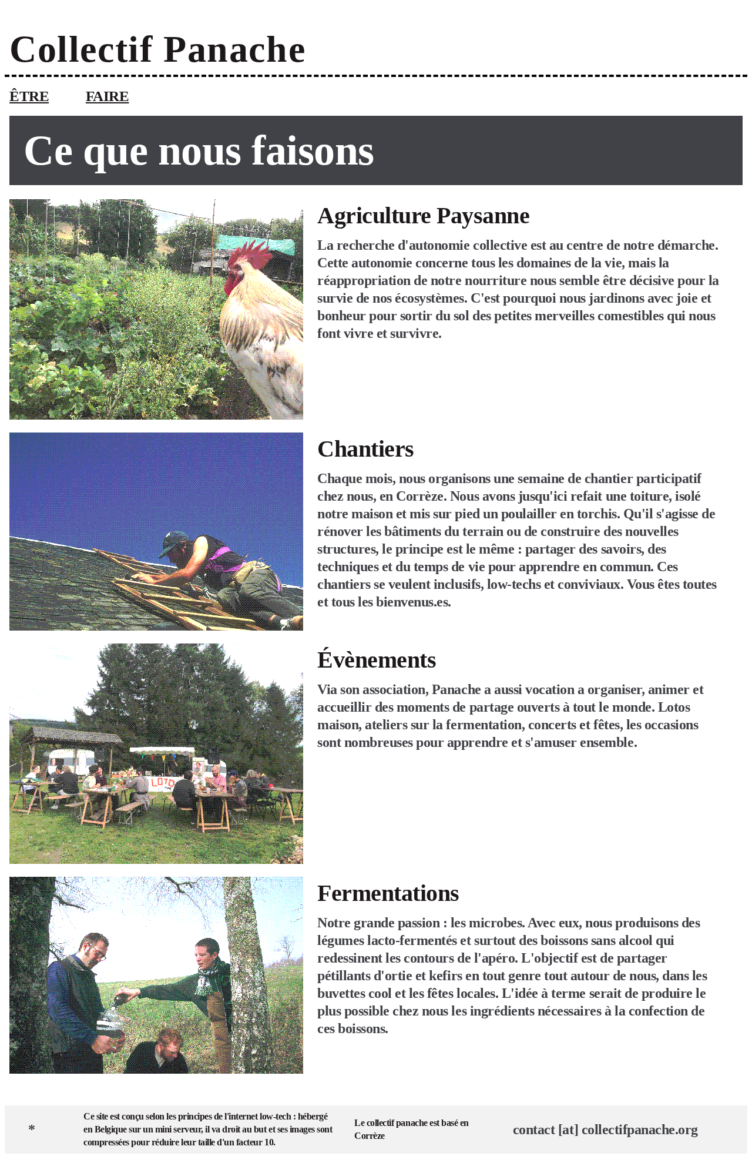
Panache (234, 49)
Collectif (86, 49)
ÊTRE (29, 96)
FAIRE (107, 96)
